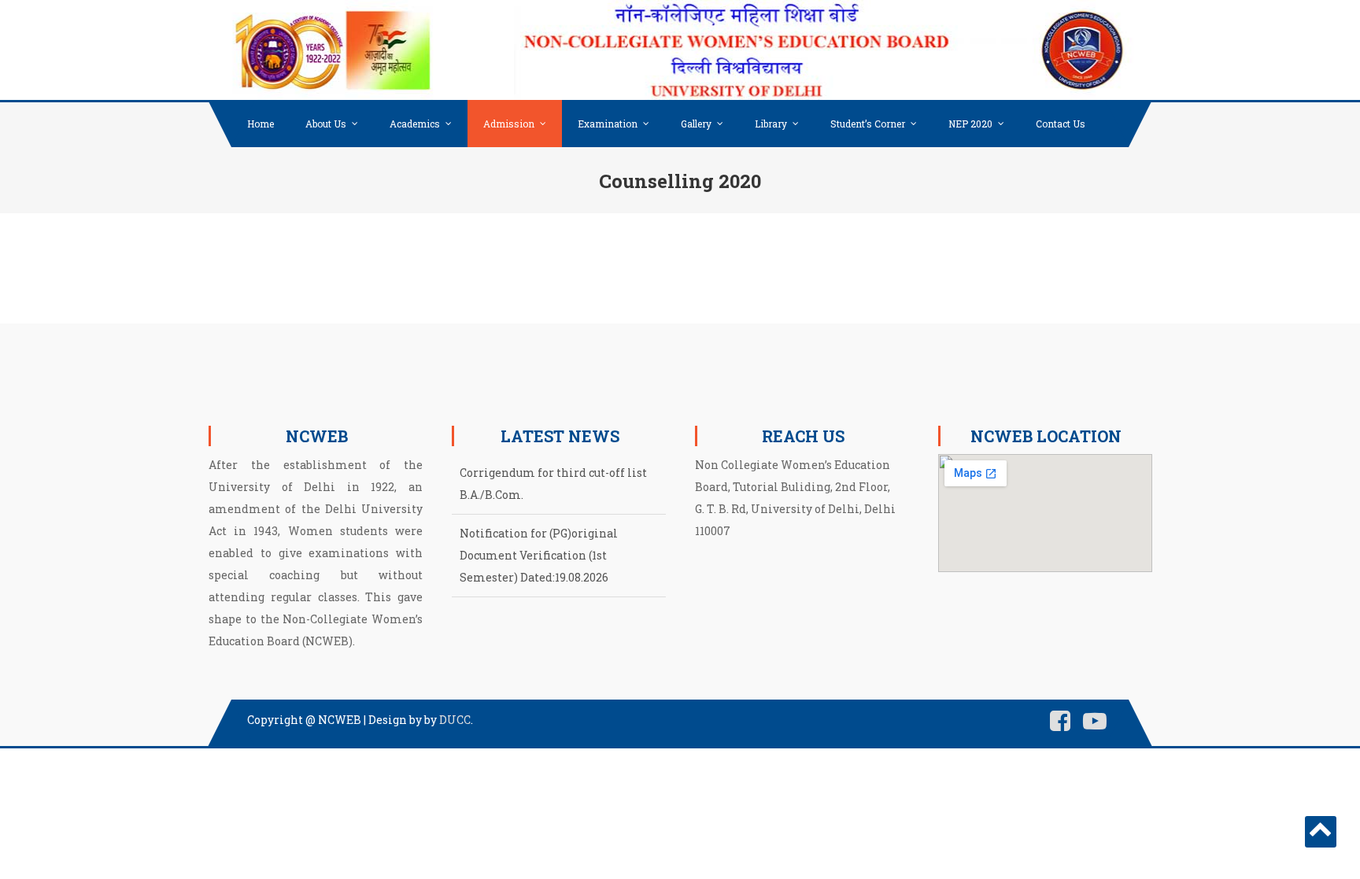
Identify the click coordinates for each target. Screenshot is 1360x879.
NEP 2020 (970, 123)
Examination (608, 123)
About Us (325, 123)
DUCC (455, 719)
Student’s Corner (867, 123)
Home (260, 123)
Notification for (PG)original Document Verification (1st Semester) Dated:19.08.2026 (539, 555)
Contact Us (1060, 123)
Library (771, 123)
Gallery (696, 123)
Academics (415, 123)
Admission (508, 123)
